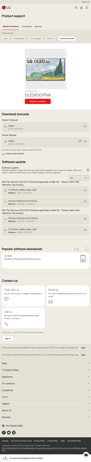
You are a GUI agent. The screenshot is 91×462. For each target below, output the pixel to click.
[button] (76, 7)
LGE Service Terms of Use (21, 441)
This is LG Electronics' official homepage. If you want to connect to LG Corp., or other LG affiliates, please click (44, 449)
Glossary (6, 417)
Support (6, 403)
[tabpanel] (45, 151)
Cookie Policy (52, 441)
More (83, 347)
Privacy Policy (39, 441)
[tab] (11, 27)
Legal (62, 441)
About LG (6, 410)
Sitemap (5, 441)
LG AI (4, 396)
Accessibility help (74, 441)
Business (84, 2)
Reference (12, 193)
